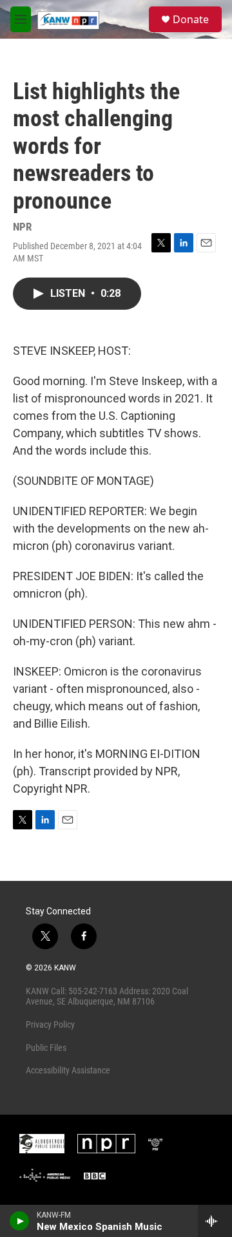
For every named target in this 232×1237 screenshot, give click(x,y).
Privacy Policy (50, 1024)
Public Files (46, 1048)
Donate (191, 19)
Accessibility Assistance (68, 1070)
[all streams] (215, 1221)
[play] (20, 1220)
